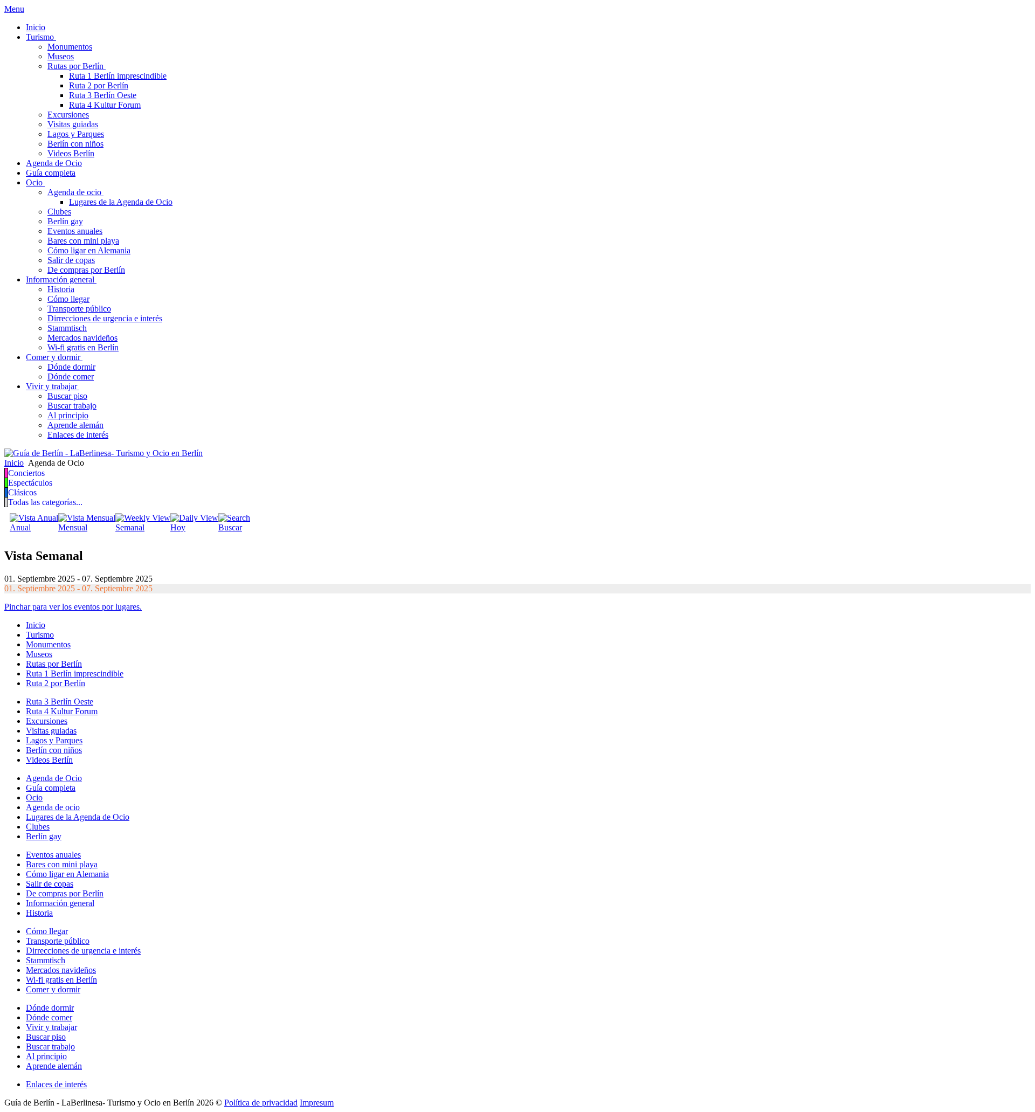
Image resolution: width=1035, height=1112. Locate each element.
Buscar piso (46, 1036)
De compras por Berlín (65, 893)
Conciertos (26, 473)
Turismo (40, 634)
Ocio (34, 797)
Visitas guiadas (51, 730)
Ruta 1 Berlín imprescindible (74, 673)
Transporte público (57, 940)
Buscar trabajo (50, 1046)
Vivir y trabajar (51, 1027)
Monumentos (48, 644)
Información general (60, 903)
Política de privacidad (261, 1102)
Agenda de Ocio (54, 778)
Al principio (46, 1056)
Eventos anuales (53, 854)
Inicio (35, 625)
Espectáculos (30, 482)
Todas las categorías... (45, 502)
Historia (39, 912)
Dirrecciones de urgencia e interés (83, 950)
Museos (39, 654)
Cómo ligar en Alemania (67, 874)
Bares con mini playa (62, 864)
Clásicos (22, 492)
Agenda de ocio (53, 807)
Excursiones (46, 721)
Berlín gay (43, 836)
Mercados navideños (61, 970)
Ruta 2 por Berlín (55, 683)
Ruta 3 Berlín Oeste (59, 701)
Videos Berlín (49, 759)
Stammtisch (45, 960)
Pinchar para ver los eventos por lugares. (73, 606)
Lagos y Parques (54, 740)
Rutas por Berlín (54, 663)
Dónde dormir (50, 1007)
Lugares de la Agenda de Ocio (77, 816)
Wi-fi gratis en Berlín (61, 979)
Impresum (317, 1102)
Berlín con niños (54, 750)
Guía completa (50, 787)
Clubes (38, 826)
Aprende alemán (54, 1065)
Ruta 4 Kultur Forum (62, 711)
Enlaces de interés (56, 1084)
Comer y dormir (53, 989)
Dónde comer (49, 1017)
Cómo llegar (47, 931)
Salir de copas (49, 883)
